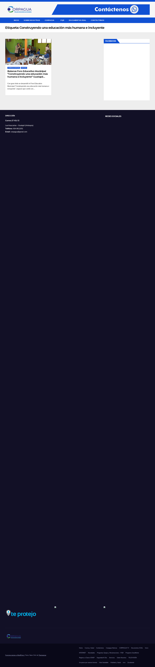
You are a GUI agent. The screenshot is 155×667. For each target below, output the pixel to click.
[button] (148, 20)
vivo (124, 662)
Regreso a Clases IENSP (87, 657)
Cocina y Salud (89, 648)
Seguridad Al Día (102, 657)
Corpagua (50, 20)
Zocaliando (130, 662)
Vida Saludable (103, 662)
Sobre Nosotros (32, 20)
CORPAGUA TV (124, 648)
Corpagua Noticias (13, 67)
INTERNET (82, 653)
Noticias (23, 67)
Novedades (91, 653)
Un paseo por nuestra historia (88, 662)
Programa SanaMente (132, 653)
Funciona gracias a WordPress (14, 655)
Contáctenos (97, 20)
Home (81, 648)
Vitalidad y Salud (115, 662)
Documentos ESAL (77, 20)
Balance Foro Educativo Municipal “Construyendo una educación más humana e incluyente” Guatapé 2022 (27, 75)
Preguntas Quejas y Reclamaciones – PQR (110, 653)
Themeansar (42, 655)
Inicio (16, 20)
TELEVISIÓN (132, 657)
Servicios (112, 657)
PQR (62, 20)
